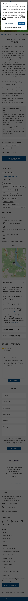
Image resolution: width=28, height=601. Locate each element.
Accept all (21, 23)
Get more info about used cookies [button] (13, 27)
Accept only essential (9, 23)
